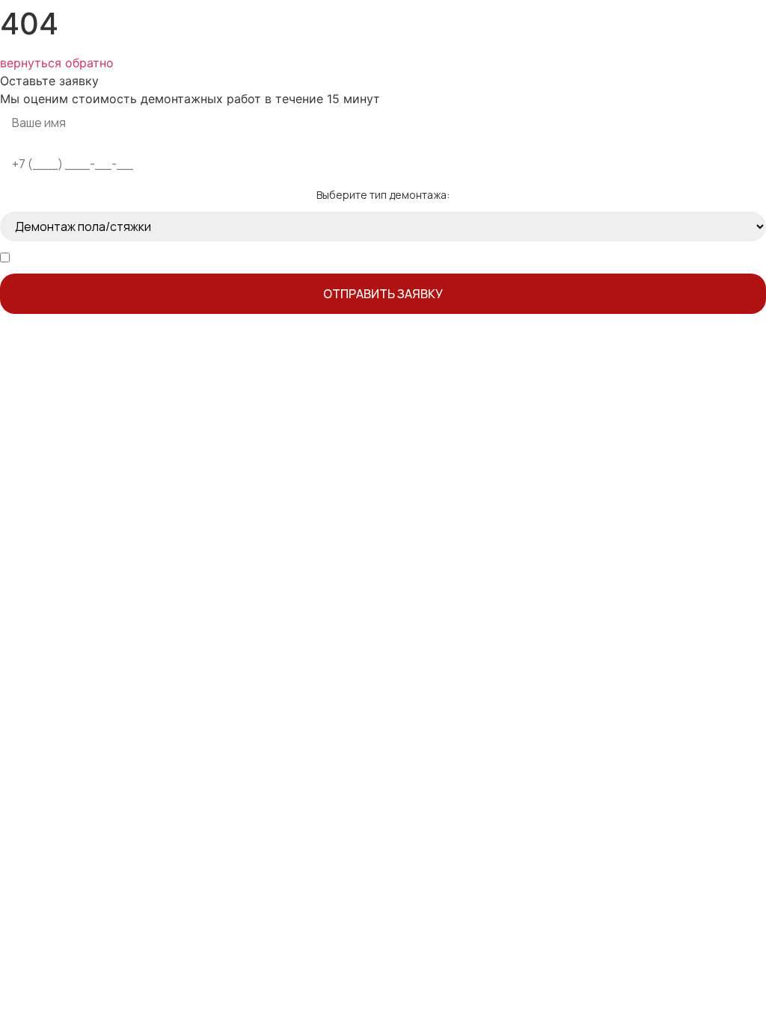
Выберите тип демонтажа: (383, 195)
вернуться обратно (57, 62)
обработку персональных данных (172, 257)
